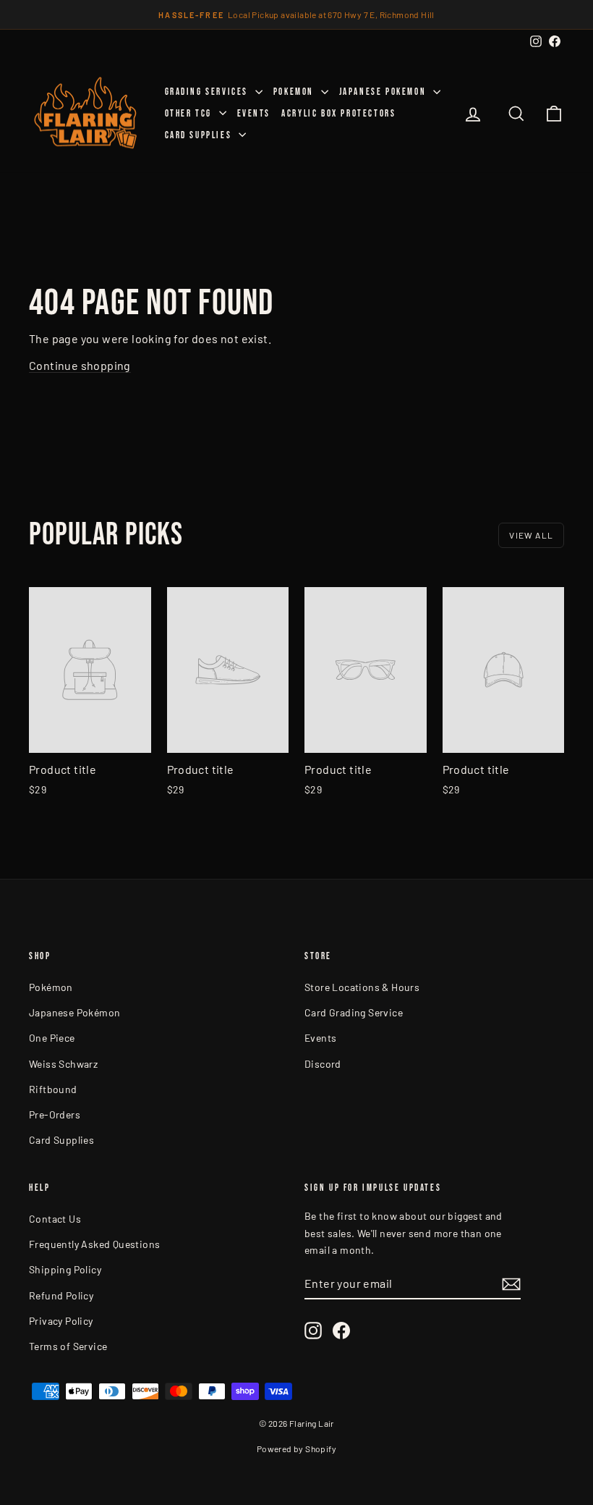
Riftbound (53, 1089)
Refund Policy (61, 1295)
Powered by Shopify (296, 1448)
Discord (322, 1064)
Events (254, 113)
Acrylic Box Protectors (338, 113)
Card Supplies (200, 135)
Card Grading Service (353, 1012)
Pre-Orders (54, 1114)
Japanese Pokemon (384, 92)
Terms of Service (68, 1346)
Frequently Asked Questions (94, 1244)
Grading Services (208, 92)
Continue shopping (80, 365)
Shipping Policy (65, 1269)
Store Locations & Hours (361, 987)
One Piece (52, 1038)
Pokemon (295, 92)
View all (531, 535)
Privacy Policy (61, 1321)
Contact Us (55, 1219)
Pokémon (51, 987)
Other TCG (190, 113)
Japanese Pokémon (74, 1012)
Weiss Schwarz (63, 1064)
